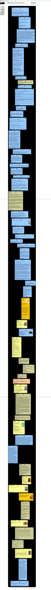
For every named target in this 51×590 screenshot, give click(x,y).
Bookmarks (16, 2)
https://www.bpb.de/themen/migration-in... (19, 92)
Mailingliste (12, 2)
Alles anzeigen (2, 14)
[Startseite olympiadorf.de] (4, 1)
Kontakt (35, 2)
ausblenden (2, 12)
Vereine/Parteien (19, 2)
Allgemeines (2, 13)
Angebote (3, 9)
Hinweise (3, 7)
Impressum (32, 2)
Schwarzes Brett (9, 2)
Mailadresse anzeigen (19, 42)
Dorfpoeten (23, 2)
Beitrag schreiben (2, 6)
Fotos (14, 2)
